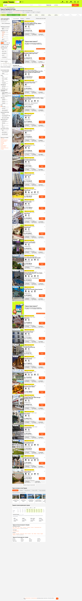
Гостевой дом (4, 57)
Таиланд (38, 538)
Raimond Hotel (28, 131)
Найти (75, 5)
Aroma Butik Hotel (28, 443)
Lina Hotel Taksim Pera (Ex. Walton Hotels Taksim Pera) (32, 24)
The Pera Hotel (28, 358)
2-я (5, 46)
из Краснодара (3, 146)
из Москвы (2, 138)
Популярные (15, 490)
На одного (24, 527)
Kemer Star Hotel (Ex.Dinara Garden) (33, 289)
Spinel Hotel (27, 227)
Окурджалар (22, 533)
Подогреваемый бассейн (6, 115)
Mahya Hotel (27, 115)
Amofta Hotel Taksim (29, 386)
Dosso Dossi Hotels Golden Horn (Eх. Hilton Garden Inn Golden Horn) (33, 72)
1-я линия (2, 46)
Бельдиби (17, 533)
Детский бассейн (5, 134)
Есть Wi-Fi (3, 108)
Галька (3, 80)
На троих (32, 527)
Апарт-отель (4, 51)
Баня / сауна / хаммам (5, 117)
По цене (21, 18)
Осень (21, 527)
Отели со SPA (34, 490)
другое (3, 39)
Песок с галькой (4, 78)
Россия (14, 538)
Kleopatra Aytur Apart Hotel (31, 458)
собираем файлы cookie (29, 598)
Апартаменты (4, 53)
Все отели (3, 106)
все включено (9, 12)
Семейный (3, 99)
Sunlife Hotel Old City (29, 347)
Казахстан (39, 539)
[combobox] (16, 5)
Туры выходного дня (37, 527)
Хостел (3, 55)
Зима (13, 527)
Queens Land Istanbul (29, 242)
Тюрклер (14, 534)
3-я (7, 46)
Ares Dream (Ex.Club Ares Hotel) (32, 257)
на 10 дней (38, 12)
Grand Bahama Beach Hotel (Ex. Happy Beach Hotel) (34, 98)
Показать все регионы (20, 534)
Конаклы (14, 533)
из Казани (2, 142)
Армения (30, 539)
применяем (35, 598)
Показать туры (42, 31)
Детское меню (4, 132)
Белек (26, 533)
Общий (3, 73)
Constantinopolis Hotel (30, 160)
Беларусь (22, 539)
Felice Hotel (27, 190)
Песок (3, 76)
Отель (3, 49)
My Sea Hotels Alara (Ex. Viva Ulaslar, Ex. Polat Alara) (33, 273)
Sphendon (26, 318)
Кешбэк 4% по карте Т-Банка (5, 28)
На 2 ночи (14, 528)
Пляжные (21, 490)
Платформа (4, 82)
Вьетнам (14, 539)
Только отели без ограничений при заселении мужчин (6, 93)
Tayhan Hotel (27, 175)
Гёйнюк (35, 533)
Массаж (3, 126)
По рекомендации (16, 18)
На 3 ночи (18, 528)
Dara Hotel (27, 213)
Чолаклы (38, 533)
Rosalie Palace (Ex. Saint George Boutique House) (32, 398)
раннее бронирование (17, 12)
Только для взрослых (43, 490)
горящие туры (3, 12)
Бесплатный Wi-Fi (5, 110)
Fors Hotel (27, 414)
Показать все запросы (24, 528)
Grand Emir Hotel (28, 332)
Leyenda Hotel (28, 427)
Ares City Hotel (28, 372)
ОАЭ (30, 538)
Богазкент (29, 533)
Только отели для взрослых (6, 95)
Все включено (27, 490)
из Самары (2, 143)
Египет (22, 538)
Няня (3, 130)
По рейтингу (28, 18)
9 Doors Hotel (27, 202)
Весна (16, 527)
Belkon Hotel (27, 472)
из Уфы (2, 144)
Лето (18, 527)
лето (23, 12)
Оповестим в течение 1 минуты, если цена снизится (5, 21)
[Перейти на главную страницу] (8, 2)
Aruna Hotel (27, 146)
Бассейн (3, 113)
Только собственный (5, 71)
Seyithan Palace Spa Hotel (30, 53)
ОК (57, 598)
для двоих (28, 12)
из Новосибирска (3, 145)
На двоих (28, 527)
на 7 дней (32, 12)
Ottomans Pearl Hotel (29, 82)
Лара (32, 533)
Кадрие (41, 533)
